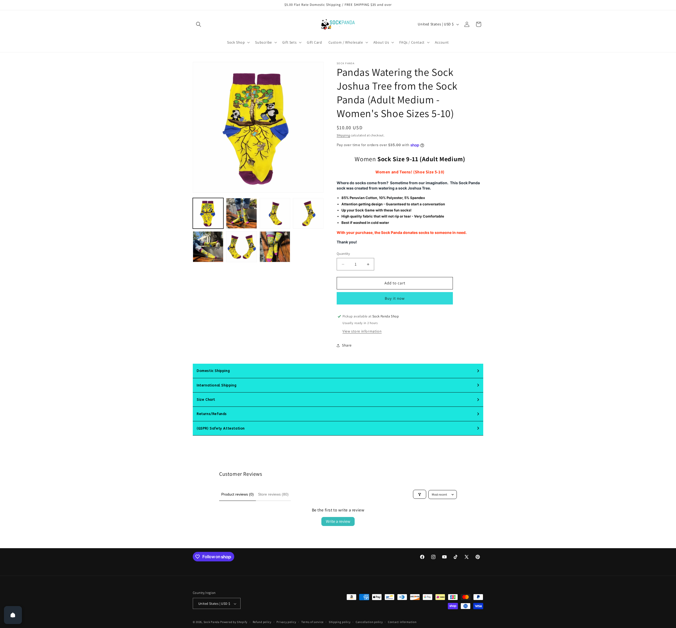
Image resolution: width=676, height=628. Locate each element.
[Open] (13, 615)
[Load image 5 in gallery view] (208, 246)
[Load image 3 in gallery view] (275, 213)
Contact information (402, 622)
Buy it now (395, 298)
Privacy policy (286, 622)
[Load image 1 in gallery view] (208, 213)
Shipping (343, 135)
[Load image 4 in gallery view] (308, 213)
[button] (198, 24)
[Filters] (419, 494)
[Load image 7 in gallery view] (275, 246)
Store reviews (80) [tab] (273, 494)
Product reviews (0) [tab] (237, 494)
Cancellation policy (369, 622)
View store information (362, 331)
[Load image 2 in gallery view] (241, 213)
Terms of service (312, 622)
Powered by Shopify (233, 622)
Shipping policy (340, 622)
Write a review (338, 521)
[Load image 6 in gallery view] (241, 246)
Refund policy (262, 622)
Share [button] (347, 345)
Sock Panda (212, 622)
